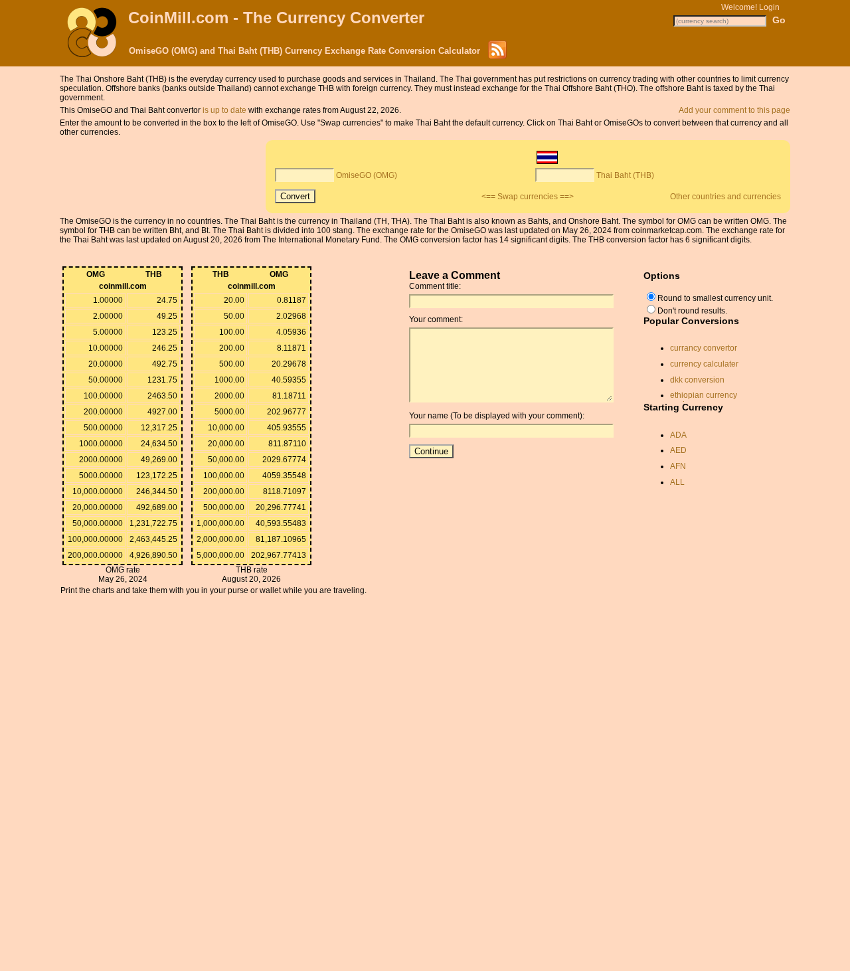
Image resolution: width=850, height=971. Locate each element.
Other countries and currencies (725, 196)
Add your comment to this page (734, 110)
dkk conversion (697, 380)
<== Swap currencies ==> (527, 196)
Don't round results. (692, 310)
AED (678, 450)
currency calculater (704, 364)
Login (769, 7)
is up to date (224, 110)
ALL (677, 482)
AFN (678, 466)
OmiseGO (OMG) (366, 175)
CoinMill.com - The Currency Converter (276, 18)
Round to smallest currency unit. (715, 298)
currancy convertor (703, 348)
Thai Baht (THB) (625, 175)
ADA (678, 435)
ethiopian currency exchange (703, 400)
